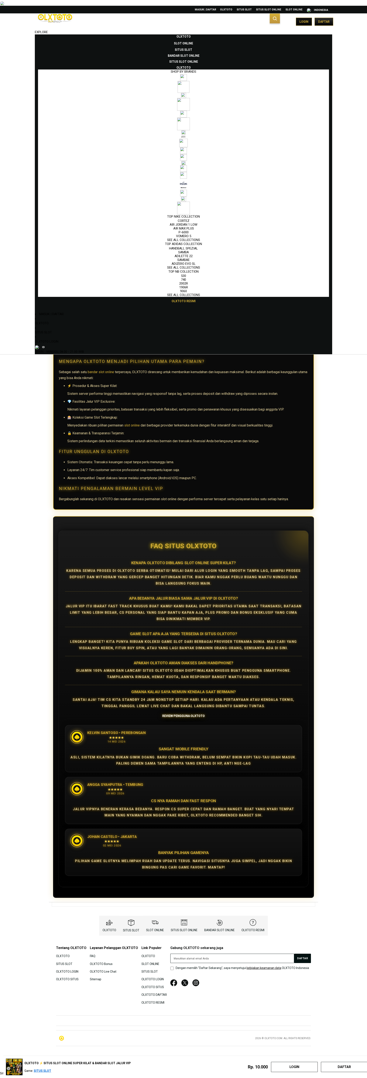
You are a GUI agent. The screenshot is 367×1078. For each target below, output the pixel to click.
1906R (183, 287)
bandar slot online (101, 372)
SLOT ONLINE (293, 9)
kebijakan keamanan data (264, 968)
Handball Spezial (183, 248)
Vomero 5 (183, 236)
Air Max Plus (183, 228)
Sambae (183, 260)
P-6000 (184, 232)
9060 (183, 291)
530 (183, 276)
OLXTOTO (226, 9)
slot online (132, 425)
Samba (183, 252)
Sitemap (95, 979)
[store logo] (55, 21)
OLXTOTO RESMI (252, 930)
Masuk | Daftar (205, 9)
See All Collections (183, 240)
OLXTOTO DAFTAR (154, 994)
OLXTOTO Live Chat (103, 971)
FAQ (92, 956)
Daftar (324, 21)
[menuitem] (183, 36)
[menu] (183, 168)
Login (303, 21)
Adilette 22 (184, 256)
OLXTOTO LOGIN (46, 341)
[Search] (275, 18)
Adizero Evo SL (184, 264)
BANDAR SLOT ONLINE (219, 930)
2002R (183, 283)
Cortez (183, 221)
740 (183, 280)
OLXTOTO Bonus (101, 963)
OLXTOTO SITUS (67, 979)
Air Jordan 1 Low (183, 225)
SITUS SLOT (244, 9)
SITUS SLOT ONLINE (268, 9)
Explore (41, 32)
